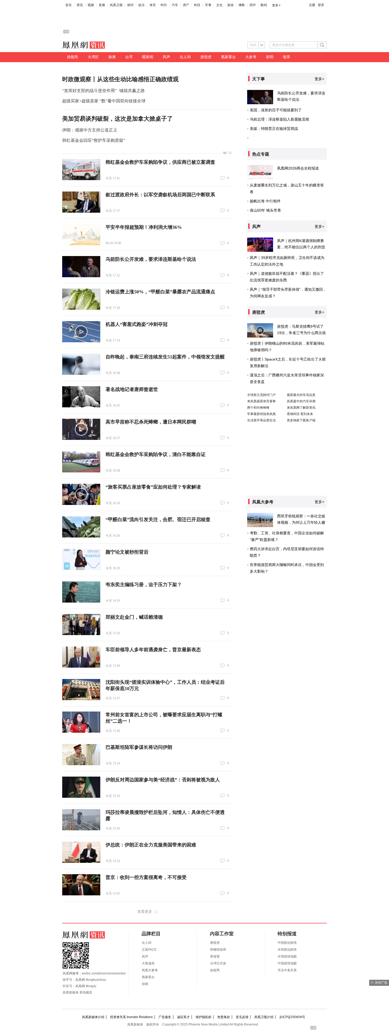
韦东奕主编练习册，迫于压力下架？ (144, 584)
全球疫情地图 (287, 956)
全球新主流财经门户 (261, 395)
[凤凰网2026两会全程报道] (260, 172)
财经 (130, 5)
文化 (219, 5)
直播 (102, 5)
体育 (153, 5)
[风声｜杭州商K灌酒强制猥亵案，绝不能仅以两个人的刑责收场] (260, 245)
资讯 (79, 5)
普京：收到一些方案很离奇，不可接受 (146, 877)
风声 (166, 57)
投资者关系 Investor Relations (131, 1017)
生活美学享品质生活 (261, 420)
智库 (286, 57)
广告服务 (165, 1017)
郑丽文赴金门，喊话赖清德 (134, 617)
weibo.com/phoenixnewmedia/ (104, 973)
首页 (68, 5)
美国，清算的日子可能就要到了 (276, 110)
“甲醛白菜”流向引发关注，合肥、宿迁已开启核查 (158, 519)
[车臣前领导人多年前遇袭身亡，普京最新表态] (81, 657)
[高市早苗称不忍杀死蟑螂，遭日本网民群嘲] (81, 429)
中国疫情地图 (287, 963)
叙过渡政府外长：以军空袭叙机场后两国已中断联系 (160, 194)
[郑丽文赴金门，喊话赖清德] (81, 624)
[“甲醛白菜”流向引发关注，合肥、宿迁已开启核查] (81, 526)
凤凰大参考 (150, 970)
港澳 (112, 57)
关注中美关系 (287, 970)
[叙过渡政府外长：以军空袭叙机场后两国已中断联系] (81, 202)
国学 (253, 5)
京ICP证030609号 (292, 1017)
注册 (312, 5)
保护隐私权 (203, 1017)
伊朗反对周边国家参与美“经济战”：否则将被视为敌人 (163, 779)
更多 (275, 5)
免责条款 (223, 1017)
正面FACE (149, 949)
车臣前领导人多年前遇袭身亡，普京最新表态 (153, 649)
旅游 (230, 5)
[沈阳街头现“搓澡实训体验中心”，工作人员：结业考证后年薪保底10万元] (81, 689)
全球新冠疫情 (287, 949)
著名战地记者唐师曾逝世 (132, 389)
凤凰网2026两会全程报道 (298, 168)
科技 (197, 5)
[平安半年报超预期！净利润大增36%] (81, 234)
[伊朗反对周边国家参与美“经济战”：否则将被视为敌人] (81, 787)
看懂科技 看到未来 (300, 414)
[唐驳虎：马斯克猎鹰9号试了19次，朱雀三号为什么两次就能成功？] (260, 330)
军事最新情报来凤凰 (261, 414)
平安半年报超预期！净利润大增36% (144, 227)
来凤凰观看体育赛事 (261, 401)
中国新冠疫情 (287, 943)
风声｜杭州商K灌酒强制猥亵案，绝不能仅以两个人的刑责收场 (301, 247)
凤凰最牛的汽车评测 (301, 401)
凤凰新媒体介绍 (93, 1017)
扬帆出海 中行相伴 (265, 201)
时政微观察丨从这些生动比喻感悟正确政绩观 (120, 79)
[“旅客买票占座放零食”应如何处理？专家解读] (81, 494)
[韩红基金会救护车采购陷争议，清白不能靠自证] (81, 461)
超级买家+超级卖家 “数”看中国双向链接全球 (104, 101)
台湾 (129, 57)
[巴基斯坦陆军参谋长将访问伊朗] (81, 754)
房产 (186, 5)
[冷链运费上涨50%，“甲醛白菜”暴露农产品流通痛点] (81, 299)
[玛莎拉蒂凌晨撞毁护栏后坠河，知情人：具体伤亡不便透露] (81, 819)
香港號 (215, 956)
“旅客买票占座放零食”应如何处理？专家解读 (153, 487)
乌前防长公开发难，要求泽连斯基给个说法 (151, 259)
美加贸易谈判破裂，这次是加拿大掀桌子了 (117, 118)
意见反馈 (242, 1017)
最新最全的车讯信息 (301, 395)
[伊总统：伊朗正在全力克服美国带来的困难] (81, 852)
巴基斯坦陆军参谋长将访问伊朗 (139, 747)
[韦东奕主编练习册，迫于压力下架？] (81, 592)
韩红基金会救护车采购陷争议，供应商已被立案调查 (160, 162)
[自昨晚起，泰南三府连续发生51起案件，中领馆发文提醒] (81, 364)
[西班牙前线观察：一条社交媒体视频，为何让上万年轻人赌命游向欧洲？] (260, 520)
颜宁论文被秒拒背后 (127, 552)
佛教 (241, 5)
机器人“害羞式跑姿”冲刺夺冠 (137, 324)
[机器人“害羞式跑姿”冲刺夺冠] (81, 331)
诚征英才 (183, 1017)
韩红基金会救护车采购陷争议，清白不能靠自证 (156, 454)
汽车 (175, 5)
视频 (91, 5)
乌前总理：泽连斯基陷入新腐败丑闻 (279, 119)
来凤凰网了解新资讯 (301, 407)
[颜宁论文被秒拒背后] (81, 559)
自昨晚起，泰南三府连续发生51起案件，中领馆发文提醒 (165, 356)
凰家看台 (228, 57)
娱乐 (141, 5)
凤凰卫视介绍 (263, 1017)
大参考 (250, 57)
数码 (264, 5)
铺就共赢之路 (132, 90)
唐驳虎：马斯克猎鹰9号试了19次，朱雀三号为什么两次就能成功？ (301, 332)
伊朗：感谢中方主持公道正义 (89, 130)
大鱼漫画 (148, 963)
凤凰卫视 (116, 5)
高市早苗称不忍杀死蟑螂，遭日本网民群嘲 (151, 422)
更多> (319, 79)
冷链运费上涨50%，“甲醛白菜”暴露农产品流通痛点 (160, 291)
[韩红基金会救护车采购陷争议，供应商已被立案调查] (81, 169)
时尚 (164, 5)
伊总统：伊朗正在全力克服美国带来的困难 (151, 844)
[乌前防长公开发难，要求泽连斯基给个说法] (81, 266)
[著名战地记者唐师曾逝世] (81, 396)
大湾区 (93, 57)
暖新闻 (147, 57)
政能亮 (72, 57)
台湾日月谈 (218, 963)
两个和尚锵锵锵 (258, 407)
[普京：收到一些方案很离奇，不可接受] (81, 884)
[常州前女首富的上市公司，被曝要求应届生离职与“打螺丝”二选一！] (81, 722)
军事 (208, 5)
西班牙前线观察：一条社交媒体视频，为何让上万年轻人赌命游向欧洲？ (301, 522)
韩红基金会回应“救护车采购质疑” (93, 140)
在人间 (185, 57)
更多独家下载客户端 (301, 420)
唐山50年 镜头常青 (265, 210)
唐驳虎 (205, 57)
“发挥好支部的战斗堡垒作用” (89, 90)
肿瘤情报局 (218, 949)
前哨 (269, 57)
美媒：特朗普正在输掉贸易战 (274, 128)
